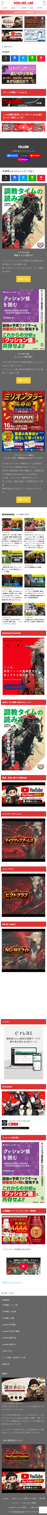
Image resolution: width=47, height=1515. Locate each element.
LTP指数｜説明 (8, 1318)
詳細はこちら (23, 279)
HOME (5, 1293)
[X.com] (24, 155)
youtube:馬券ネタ (9, 1344)
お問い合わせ (35, 1507)
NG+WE (39, 8)
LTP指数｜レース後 (10, 1305)
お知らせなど (7, 1351)
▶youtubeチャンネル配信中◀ (23, 12)
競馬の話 (5, 1364)
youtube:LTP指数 (9, 1325)
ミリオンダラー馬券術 (28, 1503)
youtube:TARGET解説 (11, 1331)
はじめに (5, 8)
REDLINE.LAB (23, 3)
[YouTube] (34, 155)
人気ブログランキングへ (12, 1282)
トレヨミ (15, 1503)
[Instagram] (23, 159)
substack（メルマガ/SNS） (18, 1507)
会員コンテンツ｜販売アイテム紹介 (22, 8)
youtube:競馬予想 (9, 1338)
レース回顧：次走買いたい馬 (13, 1357)
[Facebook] (12, 155)
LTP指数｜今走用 (9, 1311)
